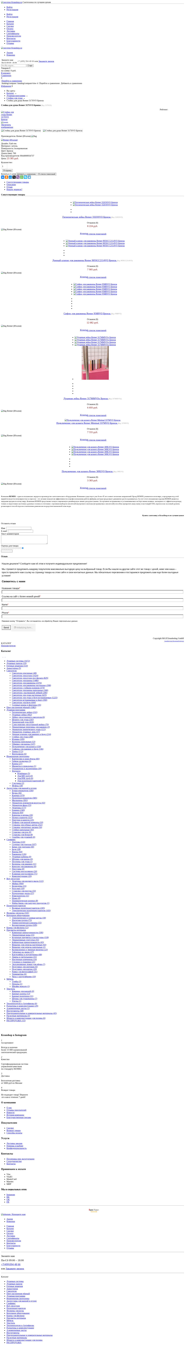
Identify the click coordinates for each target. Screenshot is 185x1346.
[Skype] (25, 177)
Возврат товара (14, 1130)
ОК (8, 1199)
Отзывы (10, 43)
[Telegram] (29, 177)
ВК (8, 1197)
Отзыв (9, 187)
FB (8, 1202)
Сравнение (6, 75)
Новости (10, 1112)
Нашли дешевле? (14, 189)
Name (5, 604)
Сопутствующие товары (18, 182)
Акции (10, 52)
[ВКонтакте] (2, 177)
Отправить (7, 551)
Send (6, 627)
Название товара (11, 588)
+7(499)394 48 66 (10, 1264)
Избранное (6, 86)
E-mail (4, 531)
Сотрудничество (14, 1161)
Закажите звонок (46, 61)
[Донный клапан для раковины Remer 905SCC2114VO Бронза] (95, 241)
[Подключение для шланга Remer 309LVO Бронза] (95, 447)
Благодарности (13, 41)
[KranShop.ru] (11, 2)
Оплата (10, 28)
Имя (3, 528)
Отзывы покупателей (16, 1110)
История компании (15, 1115)
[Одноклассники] (6, 177)
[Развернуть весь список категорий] (4, 656)
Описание (11, 184)
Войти (9, 7)
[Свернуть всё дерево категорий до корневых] (2, 656)
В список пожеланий (96, 234)
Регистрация (12, 9)
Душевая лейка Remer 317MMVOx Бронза (86, 398)
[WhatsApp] (21, 177)
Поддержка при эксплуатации (20, 1159)
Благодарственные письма (19, 1117)
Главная (10, 21)
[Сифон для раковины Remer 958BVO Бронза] (95, 284)
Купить (83, 233)
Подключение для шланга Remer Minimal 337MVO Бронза (87, 423)
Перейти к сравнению (11, 81)
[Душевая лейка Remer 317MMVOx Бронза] (95, 337)
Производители (14, 36)
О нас (9, 1107)
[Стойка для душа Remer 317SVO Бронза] (21, 130)
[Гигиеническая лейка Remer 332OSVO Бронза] (95, 202)
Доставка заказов (14, 1143)
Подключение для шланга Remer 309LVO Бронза (87, 471)
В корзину (6, 73)
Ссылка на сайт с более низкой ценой (21, 596)
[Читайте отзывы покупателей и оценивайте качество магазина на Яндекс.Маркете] (94, 1212)
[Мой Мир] (10, 177)
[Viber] (18, 177)
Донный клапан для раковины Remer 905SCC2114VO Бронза (84, 260)
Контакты (11, 38)
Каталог (10, 24)
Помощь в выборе (15, 1146)
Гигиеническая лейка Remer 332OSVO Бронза (86, 217)
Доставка (11, 31)
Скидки (10, 26)
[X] (14, 177)
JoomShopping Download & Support (174, 641)
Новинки (11, 55)
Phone (5, 612)
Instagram (11, 1194)
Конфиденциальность (17, 1148)
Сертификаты (13, 33)
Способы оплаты (14, 1133)
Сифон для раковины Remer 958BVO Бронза (87, 313)
